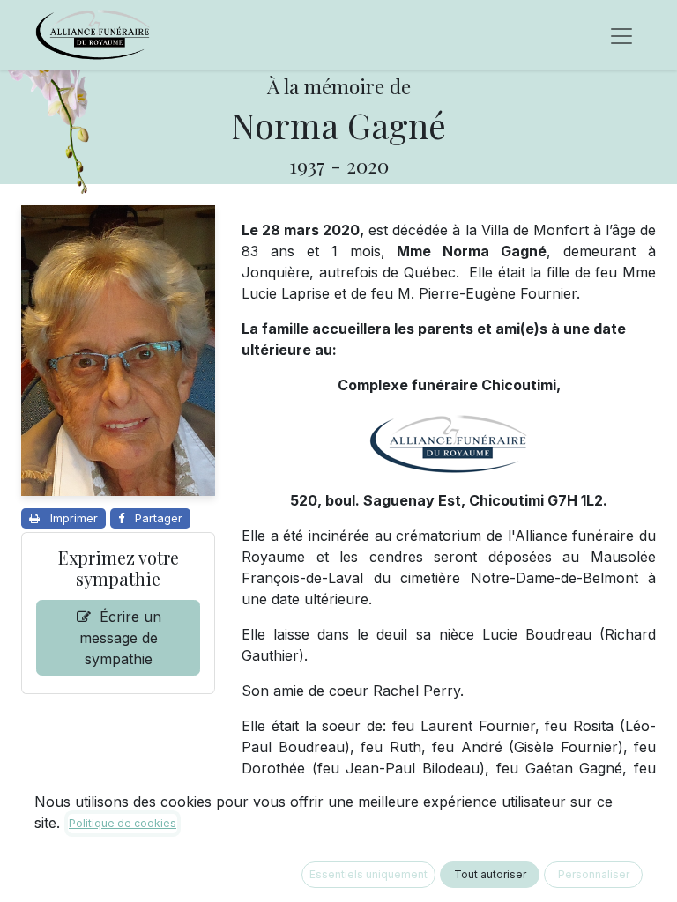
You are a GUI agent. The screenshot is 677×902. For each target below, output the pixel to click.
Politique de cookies (122, 823)
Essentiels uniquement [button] (368, 874)
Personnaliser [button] (593, 874)
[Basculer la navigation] (621, 35)
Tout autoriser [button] (490, 874)
